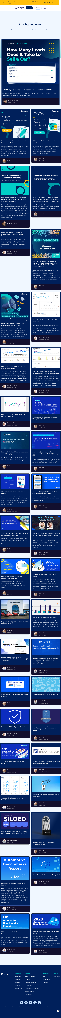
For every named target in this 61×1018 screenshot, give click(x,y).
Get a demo (28, 994)
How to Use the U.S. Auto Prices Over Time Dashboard (46, 321)
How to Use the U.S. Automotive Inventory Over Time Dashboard (14, 367)
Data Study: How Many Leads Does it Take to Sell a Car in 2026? (27, 90)
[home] (19, 8)
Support (45, 982)
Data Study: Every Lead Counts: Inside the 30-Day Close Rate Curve (45, 418)
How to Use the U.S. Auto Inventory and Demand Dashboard (13, 415)
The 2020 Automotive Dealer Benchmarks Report (46, 932)
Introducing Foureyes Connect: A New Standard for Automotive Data (13, 324)
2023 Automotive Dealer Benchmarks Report (13, 762)
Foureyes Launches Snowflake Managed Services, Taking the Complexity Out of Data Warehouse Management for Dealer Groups (46, 199)
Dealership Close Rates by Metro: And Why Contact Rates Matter (14, 142)
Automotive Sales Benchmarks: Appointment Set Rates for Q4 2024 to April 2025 (46, 454)
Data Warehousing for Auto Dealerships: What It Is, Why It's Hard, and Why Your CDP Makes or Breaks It (13, 199)
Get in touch (56, 976)
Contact (17, 985)
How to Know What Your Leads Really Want (46, 875)
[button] (44, 7)
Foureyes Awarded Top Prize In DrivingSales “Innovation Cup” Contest (46, 762)
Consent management (33, 988)
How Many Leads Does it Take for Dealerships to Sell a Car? (11, 577)
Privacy (17, 982)
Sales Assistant (29, 991)
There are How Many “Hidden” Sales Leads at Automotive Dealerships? (14, 534)
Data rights (46, 979)
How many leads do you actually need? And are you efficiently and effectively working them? (46, 535)
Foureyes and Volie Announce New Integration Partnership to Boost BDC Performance (12, 234)
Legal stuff (18, 988)
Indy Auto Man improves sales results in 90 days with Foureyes (14, 622)
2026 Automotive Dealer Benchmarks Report (44, 142)
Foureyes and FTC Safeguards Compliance (14, 727)
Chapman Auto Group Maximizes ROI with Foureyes (14, 695)
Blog (44, 976)
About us (18, 976)
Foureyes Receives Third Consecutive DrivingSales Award (44, 843)
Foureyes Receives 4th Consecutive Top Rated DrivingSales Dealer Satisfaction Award (45, 729)
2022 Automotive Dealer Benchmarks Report (13, 884)
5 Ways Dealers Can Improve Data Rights (45, 694)
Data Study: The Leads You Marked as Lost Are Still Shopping (14, 453)
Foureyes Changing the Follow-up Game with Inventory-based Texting (45, 493)
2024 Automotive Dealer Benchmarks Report (44, 575)
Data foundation (31, 982)
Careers (17, 979)
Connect (27, 979)
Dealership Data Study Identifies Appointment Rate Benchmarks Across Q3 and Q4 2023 (14, 659)
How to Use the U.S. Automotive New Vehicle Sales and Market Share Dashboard (46, 372)
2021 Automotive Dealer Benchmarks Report (12, 933)
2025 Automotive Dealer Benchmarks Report (13, 493)
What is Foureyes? (30, 976)
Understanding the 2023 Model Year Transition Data (12, 799)
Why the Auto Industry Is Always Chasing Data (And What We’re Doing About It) (14, 832)
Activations (29, 985)
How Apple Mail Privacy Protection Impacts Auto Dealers (46, 795)
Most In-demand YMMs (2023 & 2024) (44, 617)
